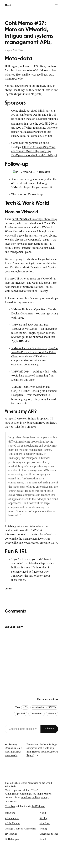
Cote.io (49, 90)
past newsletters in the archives (27, 86)
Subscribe (49, 729)
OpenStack (20, 714)
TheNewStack (36, 714)
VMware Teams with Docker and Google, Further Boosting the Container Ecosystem (34, 391)
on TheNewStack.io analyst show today (34, 219)
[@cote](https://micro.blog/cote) (23, 94)
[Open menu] (56, 5)
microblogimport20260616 (44, 707)
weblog (36, 797)
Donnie (35, 267)
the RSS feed (38, 806)
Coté (8, 5)
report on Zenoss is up (29, 194)
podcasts (12, 801)
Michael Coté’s (19, 783)
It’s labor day (39, 568)
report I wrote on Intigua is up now (28, 419)
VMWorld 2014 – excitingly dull (30, 372)
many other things (22, 794)
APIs (25, 707)
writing (44, 797)
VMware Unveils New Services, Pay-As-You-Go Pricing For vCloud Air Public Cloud (34, 352)
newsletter (53, 699)
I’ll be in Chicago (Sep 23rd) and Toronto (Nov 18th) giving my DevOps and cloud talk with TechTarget (34, 151)
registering (39, 128)
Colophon (10, 806)
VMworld (52, 714)
